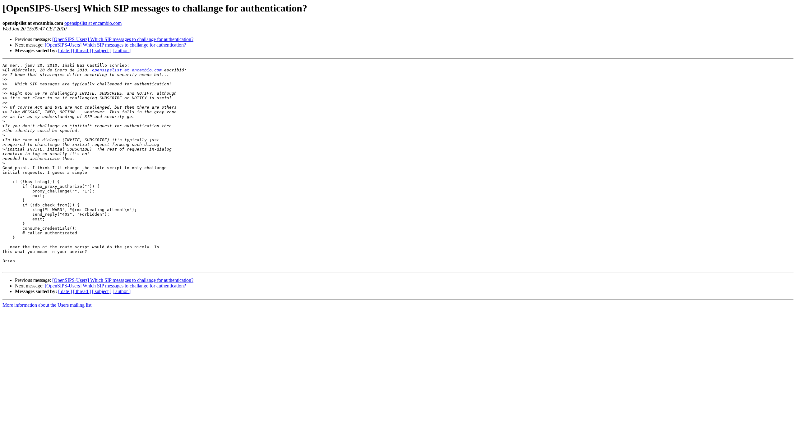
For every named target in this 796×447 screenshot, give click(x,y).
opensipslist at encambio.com (93, 23)
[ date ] (65, 50)
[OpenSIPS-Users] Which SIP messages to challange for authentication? (122, 39)
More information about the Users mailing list (46, 305)
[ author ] (122, 50)
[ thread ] (82, 50)
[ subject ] (101, 50)
